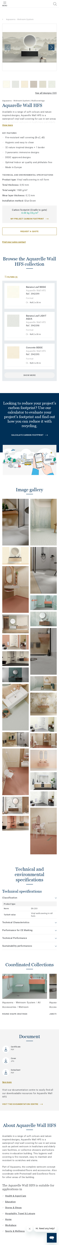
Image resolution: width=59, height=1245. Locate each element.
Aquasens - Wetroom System (19, 19)
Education (10, 1201)
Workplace (10, 1225)
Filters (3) (12, 277)
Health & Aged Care (15, 1196)
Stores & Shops (13, 1207)
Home (8, 1219)
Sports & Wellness (15, 1231)
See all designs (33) (46, 93)
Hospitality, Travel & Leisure (20, 1213)
